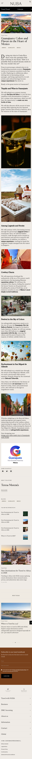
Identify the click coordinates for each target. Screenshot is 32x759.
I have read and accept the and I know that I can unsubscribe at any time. (16, 670)
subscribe (7, 676)
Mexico (19, 47)
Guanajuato (11, 47)
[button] (30, 2)
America (4, 47)
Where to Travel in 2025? (8, 536)
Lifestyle (20, 9)
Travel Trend (5, 9)
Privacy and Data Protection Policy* (19, 669)
